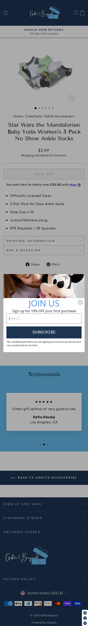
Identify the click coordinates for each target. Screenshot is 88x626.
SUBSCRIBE (44, 332)
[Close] (80, 302)
